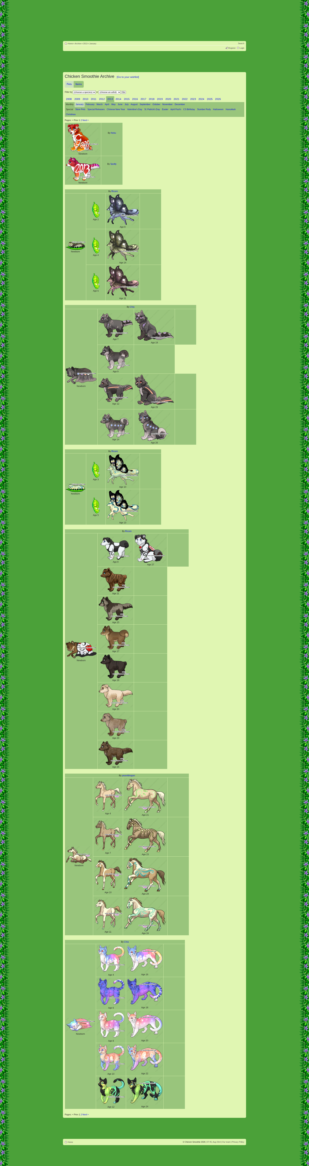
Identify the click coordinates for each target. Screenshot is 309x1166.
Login (242, 48)
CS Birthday (189, 109)
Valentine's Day (134, 109)
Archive (78, 43)
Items (78, 84)
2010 (85, 99)
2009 (77, 99)
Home (70, 43)
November (167, 104)
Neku (113, 133)
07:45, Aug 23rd (213, 1142)
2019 (160, 99)
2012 (102, 99)
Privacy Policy (238, 1142)
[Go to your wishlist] (128, 76)
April (107, 104)
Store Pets (80, 109)
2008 (69, 99)
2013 (85, 43)
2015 (127, 99)
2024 (201, 99)
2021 (176, 99)
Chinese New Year (116, 109)
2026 (218, 99)
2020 (168, 99)
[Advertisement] (154, 62)
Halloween (218, 109)
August (134, 104)
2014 (118, 99)
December (180, 104)
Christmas (71, 114)
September (145, 104)
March (100, 104)
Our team (226, 1142)
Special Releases (96, 109)
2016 (135, 99)
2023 (193, 99)
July (127, 104)
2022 (185, 99)
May (113, 104)
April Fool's (175, 109)
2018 (151, 99)
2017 (143, 99)
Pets (69, 84)
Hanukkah (231, 109)
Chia (132, 307)
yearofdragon (128, 775)
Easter (165, 109)
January (92, 43)
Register (232, 48)
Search (241, 43)
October (156, 104)
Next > (85, 120)
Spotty (113, 164)
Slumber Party (204, 109)
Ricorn (114, 191)
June (120, 104)
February (90, 104)
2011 (93, 99)
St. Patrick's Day (152, 109)
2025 (210, 99)
